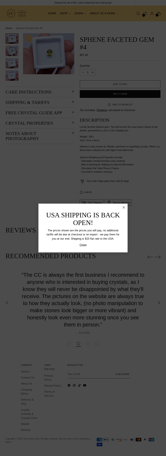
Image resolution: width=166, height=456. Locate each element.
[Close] (123, 207)
